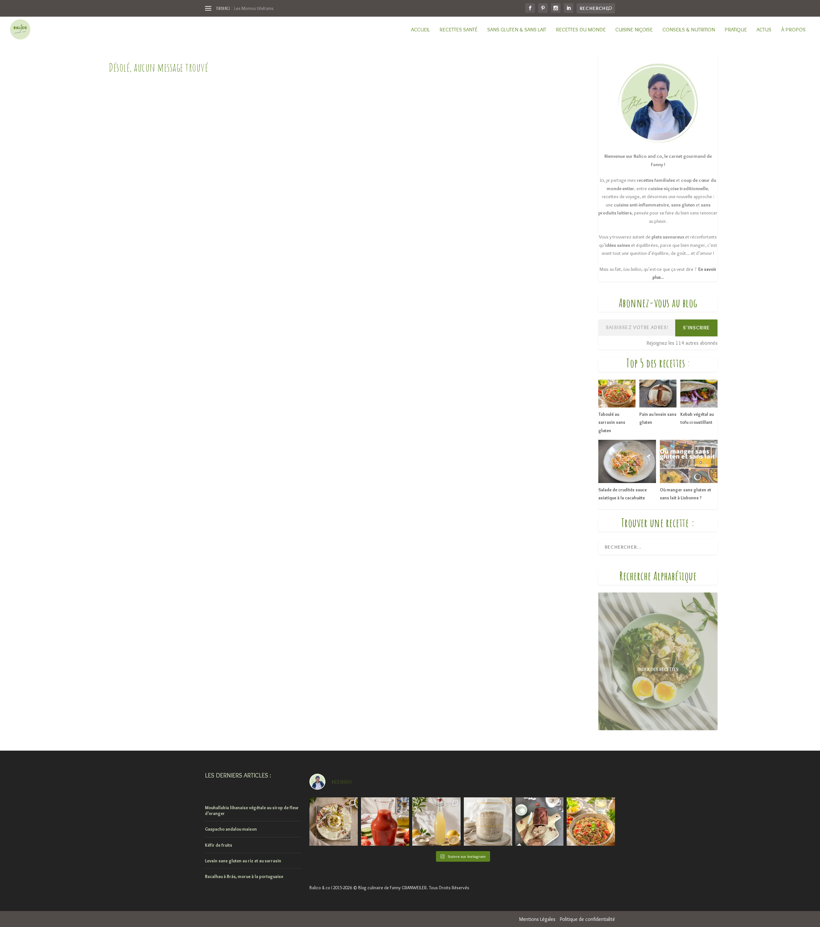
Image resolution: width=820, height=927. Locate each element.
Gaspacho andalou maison (231, 829)
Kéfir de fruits (218, 845)
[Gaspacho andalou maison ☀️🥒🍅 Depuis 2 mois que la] (385, 821)
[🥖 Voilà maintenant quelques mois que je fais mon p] (488, 821)
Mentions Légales (537, 919)
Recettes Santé (458, 30)
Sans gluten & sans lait (516, 30)
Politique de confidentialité (587, 919)
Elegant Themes (237, 919)
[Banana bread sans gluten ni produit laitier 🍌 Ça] (539, 821)
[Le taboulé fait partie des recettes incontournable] (591, 821)
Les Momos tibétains (254, 8)
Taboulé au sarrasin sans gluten (611, 422)
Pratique (736, 30)
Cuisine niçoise (634, 30)
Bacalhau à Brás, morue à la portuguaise (244, 876)
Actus (764, 30)
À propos (793, 30)
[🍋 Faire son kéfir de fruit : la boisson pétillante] (436, 821)
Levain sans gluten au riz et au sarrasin (243, 861)
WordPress (285, 919)
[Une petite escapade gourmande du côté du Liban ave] (333, 821)
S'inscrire (696, 328)
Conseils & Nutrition (688, 30)
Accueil (420, 30)
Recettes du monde (581, 30)
